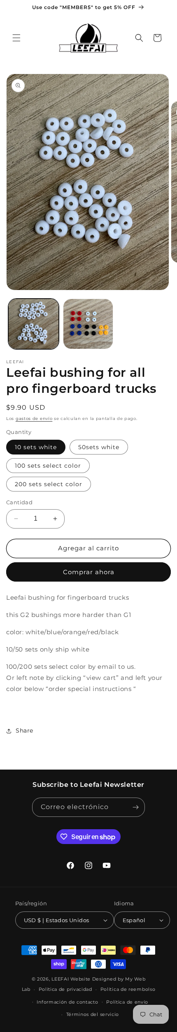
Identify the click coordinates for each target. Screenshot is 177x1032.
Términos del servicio (92, 1014)
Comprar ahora (88, 572)
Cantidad (19, 502)
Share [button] (24, 730)
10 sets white (36, 447)
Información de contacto (67, 1002)
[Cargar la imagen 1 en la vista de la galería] (33, 324)
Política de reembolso (128, 989)
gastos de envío (34, 418)
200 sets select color (48, 484)
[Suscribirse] (135, 807)
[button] (16, 38)
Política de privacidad (65, 989)
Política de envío (127, 1002)
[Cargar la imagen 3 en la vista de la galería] (88, 324)
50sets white (98, 447)
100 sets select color (48, 465)
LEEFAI (60, 979)
